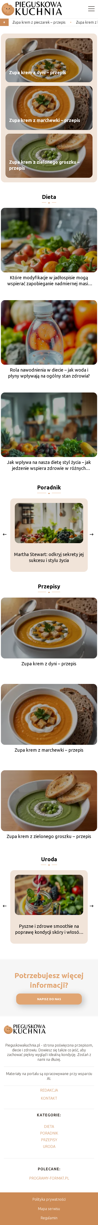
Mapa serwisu (49, 1209)
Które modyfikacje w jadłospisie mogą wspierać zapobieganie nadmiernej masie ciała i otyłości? (48, 281)
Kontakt (49, 1098)
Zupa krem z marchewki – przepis (44, 120)
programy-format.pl (49, 1178)
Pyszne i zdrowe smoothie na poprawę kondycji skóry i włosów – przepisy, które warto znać (49, 929)
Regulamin (49, 1218)
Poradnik (49, 487)
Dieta (49, 197)
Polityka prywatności (49, 1199)
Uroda (49, 859)
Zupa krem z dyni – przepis (37, 72)
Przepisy (49, 586)
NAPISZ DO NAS (49, 999)
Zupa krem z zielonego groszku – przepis (44, 164)
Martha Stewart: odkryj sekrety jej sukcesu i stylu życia (49, 557)
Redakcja (49, 1090)
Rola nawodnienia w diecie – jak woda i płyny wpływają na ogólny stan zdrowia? (49, 372)
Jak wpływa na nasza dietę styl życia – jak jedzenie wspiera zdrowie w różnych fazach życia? (49, 465)
